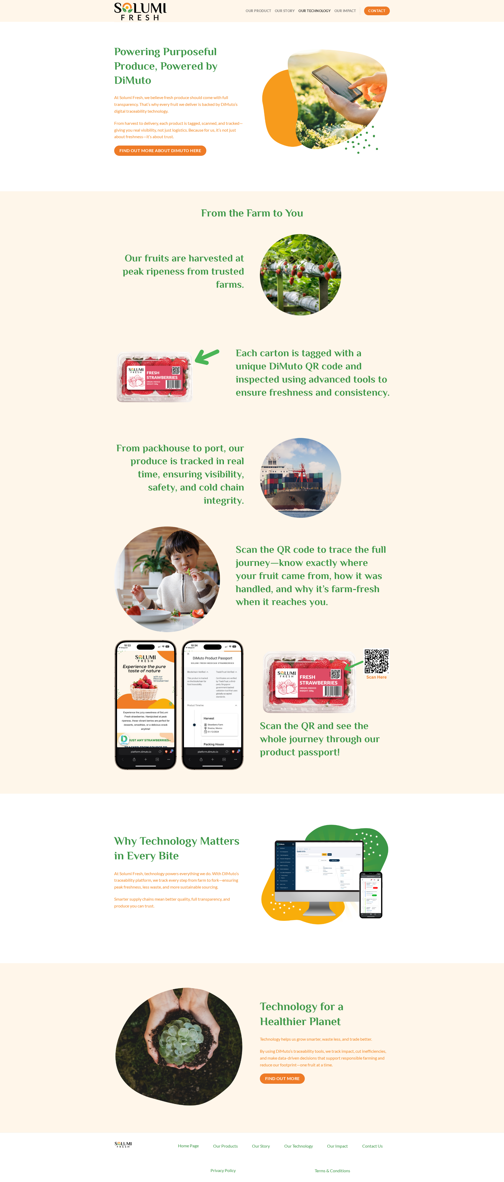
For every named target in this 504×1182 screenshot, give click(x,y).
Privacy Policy (223, 1170)
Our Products (225, 1145)
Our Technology (314, 11)
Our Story (285, 11)
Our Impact (345, 11)
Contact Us (372, 1145)
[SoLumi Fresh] (140, 11)
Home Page (188, 1145)
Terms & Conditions (332, 1170)
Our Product (258, 11)
